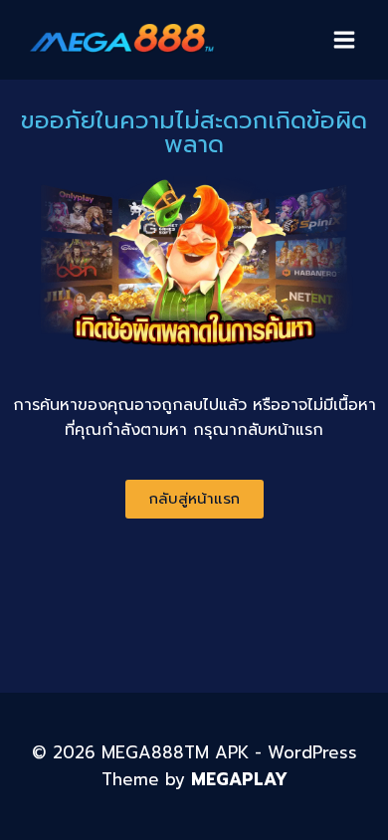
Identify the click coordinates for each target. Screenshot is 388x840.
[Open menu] (343, 39)
